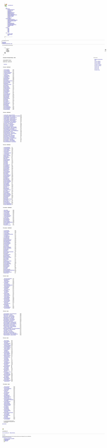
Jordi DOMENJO (6, 287)
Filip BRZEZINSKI (14, 129)
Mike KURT (6, 158)
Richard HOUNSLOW (13, 117)
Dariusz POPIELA (6, 154)
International (4, 42)
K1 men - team (97, 68)
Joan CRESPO (6, 376)
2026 (8, 28)
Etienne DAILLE (6, 340)
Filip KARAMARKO (7, 185)
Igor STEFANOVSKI (7, 202)
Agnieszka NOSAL (7, 265)
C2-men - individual (97, 62)
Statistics (9, 22)
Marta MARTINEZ (6, 241)
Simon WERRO (13, 141)
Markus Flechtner (12, 432)
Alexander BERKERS (7, 107)
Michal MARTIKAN (7, 76)
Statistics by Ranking (11, 15)
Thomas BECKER (12, 319)
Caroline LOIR (6, 217)
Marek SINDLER (6, 128)
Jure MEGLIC (6, 177)
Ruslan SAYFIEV (6, 95)
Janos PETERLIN (6, 167)
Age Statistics (10, 17)
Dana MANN (6, 253)
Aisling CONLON (6, 266)
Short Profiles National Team (12, 24)
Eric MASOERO (12, 137)
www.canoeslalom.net (5, 432)
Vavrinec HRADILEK (7, 150)
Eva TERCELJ (6, 235)
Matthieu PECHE (6, 118)
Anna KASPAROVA (7, 216)
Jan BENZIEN (6, 282)
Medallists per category (11, 12)
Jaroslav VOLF (6, 316)
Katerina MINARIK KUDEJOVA (8, 251)
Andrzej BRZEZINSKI (7, 129)
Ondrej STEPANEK (11, 316)
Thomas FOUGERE (7, 326)
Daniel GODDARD (7, 94)
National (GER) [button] (8, 18)
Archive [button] (7, 27)
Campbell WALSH (6, 166)
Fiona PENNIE (6, 232)
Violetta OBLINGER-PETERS (8, 234)
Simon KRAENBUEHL (7, 141)
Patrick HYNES (6, 201)
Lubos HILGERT (6, 153)
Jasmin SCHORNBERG (7, 388)
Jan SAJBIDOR (6, 165)
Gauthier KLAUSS (12, 118)
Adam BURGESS (6, 131)
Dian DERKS (6, 267)
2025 (8, 29)
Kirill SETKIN (6, 100)
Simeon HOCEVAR (12, 136)
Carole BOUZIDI (6, 230)
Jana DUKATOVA (6, 392)
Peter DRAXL (6, 99)
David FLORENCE (7, 117)
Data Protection (10, 34)
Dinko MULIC (6, 364)
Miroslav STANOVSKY (7, 194)
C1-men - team (97, 66)
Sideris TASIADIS (6, 69)
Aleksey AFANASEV (7, 133)
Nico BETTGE (6, 283)
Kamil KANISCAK (6, 172)
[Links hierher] (105, 50)
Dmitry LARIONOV (7, 119)
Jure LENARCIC (6, 291)
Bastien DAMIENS (7, 160)
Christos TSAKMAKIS (7, 73)
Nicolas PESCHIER (7, 121)
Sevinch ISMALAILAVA (7, 263)
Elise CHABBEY (6, 259)
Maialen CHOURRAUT (7, 247)
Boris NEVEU (6, 173)
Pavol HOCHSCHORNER (16, 328)
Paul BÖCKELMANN (7, 148)
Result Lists (9, 21)
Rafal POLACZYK (6, 169)
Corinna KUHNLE (6, 233)
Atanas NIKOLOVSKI (7, 195)
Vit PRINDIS (6, 161)
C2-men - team (97, 67)
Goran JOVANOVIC (7, 108)
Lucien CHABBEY (12, 140)
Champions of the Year (11, 9)
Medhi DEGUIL (6, 104)
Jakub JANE (13, 132)
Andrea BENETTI (6, 137)
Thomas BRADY (6, 168)
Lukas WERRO (6, 192)
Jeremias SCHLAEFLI (7, 189)
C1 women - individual (98, 64)
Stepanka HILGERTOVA (7, 239)
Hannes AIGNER (6, 149)
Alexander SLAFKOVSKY (8, 72)
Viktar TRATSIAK (6, 96)
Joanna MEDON (6, 255)
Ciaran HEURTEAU (7, 365)
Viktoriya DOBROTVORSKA (8, 222)
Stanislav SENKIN (13, 133)
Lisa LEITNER (6, 258)
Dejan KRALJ (6, 136)
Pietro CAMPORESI (13, 122)
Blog (8, 35)
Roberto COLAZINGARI (7, 84)
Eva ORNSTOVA (6, 397)
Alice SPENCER (6, 220)
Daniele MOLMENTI (7, 147)
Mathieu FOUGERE (13, 326)
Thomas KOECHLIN (7, 93)
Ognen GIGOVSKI (6, 196)
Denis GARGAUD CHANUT (8, 80)
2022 (8, 31)
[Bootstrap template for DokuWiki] (9, 438)
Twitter (7, 49)
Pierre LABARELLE (13, 121)
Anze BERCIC (6, 85)
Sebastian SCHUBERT (7, 345)
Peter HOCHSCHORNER (7, 328)
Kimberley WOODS (7, 221)
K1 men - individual (97, 63)
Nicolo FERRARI (6, 122)
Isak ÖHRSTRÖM (6, 178)
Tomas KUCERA (10, 123)
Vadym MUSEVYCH (7, 106)
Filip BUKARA (6, 197)
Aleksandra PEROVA (7, 254)
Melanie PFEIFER (6, 231)
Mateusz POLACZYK (7, 155)
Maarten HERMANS (7, 193)
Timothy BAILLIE (11, 124)
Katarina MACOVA (7, 214)
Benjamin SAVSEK (7, 71)
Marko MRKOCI (6, 363)
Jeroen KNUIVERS (7, 109)
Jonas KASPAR (12, 128)
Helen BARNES (6, 264)
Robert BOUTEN (6, 351)
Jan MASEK (6, 74)
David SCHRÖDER (7, 135)
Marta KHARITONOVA (7, 240)
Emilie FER (5, 250)
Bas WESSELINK (6, 179)
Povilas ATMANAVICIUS (7, 203)
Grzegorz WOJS (6, 86)
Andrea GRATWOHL (7, 269)
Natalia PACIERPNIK (7, 243)
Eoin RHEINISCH (6, 157)
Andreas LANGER (7, 182)
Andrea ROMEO (6, 183)
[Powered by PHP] (7, 439)
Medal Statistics (10, 11)
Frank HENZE (12, 135)
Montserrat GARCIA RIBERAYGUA (9, 270)
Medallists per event (11, 13)
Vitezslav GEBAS (6, 87)
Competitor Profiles (10, 16)
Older (8, 32)
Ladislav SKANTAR (12, 120)
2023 (8, 30)
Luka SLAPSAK (6, 331)
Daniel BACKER (6, 306)
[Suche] (4, 37)
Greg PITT (11, 131)
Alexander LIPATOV (7, 81)
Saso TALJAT (10, 134)
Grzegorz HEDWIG (7, 98)
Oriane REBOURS (7, 219)
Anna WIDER (6, 416)
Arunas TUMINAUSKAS (7, 204)
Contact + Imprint (10, 33)
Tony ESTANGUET (7, 70)
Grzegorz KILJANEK (7, 82)
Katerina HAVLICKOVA (7, 215)
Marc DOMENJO (6, 184)
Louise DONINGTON (7, 242)
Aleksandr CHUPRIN (7, 130)
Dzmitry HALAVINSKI (7, 180)
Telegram (7, 51)
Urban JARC (11, 331)
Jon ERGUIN (6, 92)
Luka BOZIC (6, 134)
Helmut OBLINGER (7, 159)
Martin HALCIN (6, 170)
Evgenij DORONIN (7, 191)
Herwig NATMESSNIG (7, 181)
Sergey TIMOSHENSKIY (14, 130)
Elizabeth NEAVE (6, 402)
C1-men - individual (97, 61)
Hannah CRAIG (6, 252)
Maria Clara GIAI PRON (7, 257)
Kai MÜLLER (11, 125)
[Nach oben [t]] (105, 51)
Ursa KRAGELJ (6, 245)
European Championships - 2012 (7, 43)
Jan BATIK (5, 123)
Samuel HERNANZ (7, 171)
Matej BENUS (6, 83)
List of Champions (10, 10)
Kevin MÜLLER (6, 125)
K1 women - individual (98, 65)
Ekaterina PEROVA (7, 256)
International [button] (8, 8)
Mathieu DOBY (6, 156)
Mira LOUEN (6, 210)
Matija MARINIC (6, 97)
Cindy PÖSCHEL (6, 244)
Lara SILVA (5, 268)
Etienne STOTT (6, 124)
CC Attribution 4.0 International (6, 437)
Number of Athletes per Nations (12, 14)
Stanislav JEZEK (6, 75)
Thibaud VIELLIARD (7, 88)
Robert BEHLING (6, 319)
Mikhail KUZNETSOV (13, 119)
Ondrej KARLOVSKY (7, 132)
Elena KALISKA (6, 246)
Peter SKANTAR (6, 120)
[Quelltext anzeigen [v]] (105, 49)
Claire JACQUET (6, 218)
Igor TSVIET (6, 190)
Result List (5, 64)
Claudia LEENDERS (7, 262)
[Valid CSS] (6, 440)
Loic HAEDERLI (6, 105)
